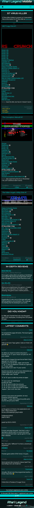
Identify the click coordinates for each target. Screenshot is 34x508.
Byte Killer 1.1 (6, 216)
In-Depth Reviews (17, 266)
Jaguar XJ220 (28, 427)
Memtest (4, 98)
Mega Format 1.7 (7, 168)
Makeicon (5, 242)
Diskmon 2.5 (5, 233)
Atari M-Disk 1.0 (6, 93)
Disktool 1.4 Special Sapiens (10, 171)
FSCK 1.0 (4, 175)
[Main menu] (30, 6)
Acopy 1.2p (5, 50)
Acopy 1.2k (5, 58)
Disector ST (5, 152)
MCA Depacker (6, 63)
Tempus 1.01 (5, 165)
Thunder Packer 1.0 (8, 214)
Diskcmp (4, 94)
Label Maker (5, 247)
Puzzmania (29, 469)
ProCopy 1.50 (6, 90)
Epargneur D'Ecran (8, 254)
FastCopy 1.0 (5, 71)
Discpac (4, 143)
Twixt (30, 330)
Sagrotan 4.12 (6, 223)
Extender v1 (5, 70)
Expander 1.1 (6, 238)
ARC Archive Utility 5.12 (9, 221)
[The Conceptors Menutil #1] (17, 130)
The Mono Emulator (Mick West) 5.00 (13, 176)
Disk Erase (5, 166)
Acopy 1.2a (5, 148)
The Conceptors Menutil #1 (12, 117)
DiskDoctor (5, 145)
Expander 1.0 (6, 163)
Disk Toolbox (6, 173)
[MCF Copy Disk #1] (17, 38)
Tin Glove (29, 451)
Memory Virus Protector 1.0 (10, 224)
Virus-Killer (5, 85)
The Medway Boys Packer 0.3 (11, 219)
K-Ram (4, 91)
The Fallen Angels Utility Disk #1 (14, 192)
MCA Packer (5, 65)
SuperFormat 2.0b (7, 75)
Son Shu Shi (6, 283)
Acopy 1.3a (5, 52)
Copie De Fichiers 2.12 (8, 73)
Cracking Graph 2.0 (8, 241)
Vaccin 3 (4, 83)
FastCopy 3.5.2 (6, 153)
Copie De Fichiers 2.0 (8, 158)
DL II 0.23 (4, 236)
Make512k (5, 249)
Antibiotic (5, 81)
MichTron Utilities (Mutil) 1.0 (10, 234)
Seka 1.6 (4, 244)
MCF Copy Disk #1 (9, 26)
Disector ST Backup (8, 60)
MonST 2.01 (5, 160)
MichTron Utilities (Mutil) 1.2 (10, 68)
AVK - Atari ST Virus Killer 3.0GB (11, 228)
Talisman (29, 350)
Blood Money (6, 295)
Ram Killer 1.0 (6, 218)
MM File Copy (6, 99)
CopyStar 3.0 (5, 61)
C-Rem (17, 187)
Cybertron (29, 441)
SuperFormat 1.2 (7, 76)
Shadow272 (17, 259)
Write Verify (5, 252)
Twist (3, 251)
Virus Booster (6, 86)
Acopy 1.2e (5, 55)
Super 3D (29, 479)
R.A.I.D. (4, 246)
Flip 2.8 (4, 155)
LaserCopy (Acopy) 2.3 (8, 80)
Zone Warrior (6, 271)
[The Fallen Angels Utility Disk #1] (17, 200)
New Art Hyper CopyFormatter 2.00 (13, 78)
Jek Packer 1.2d (6, 209)
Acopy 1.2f (5, 57)
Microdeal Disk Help (8, 96)
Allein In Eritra (28, 340)
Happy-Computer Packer (9, 66)
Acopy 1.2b (5, 53)
